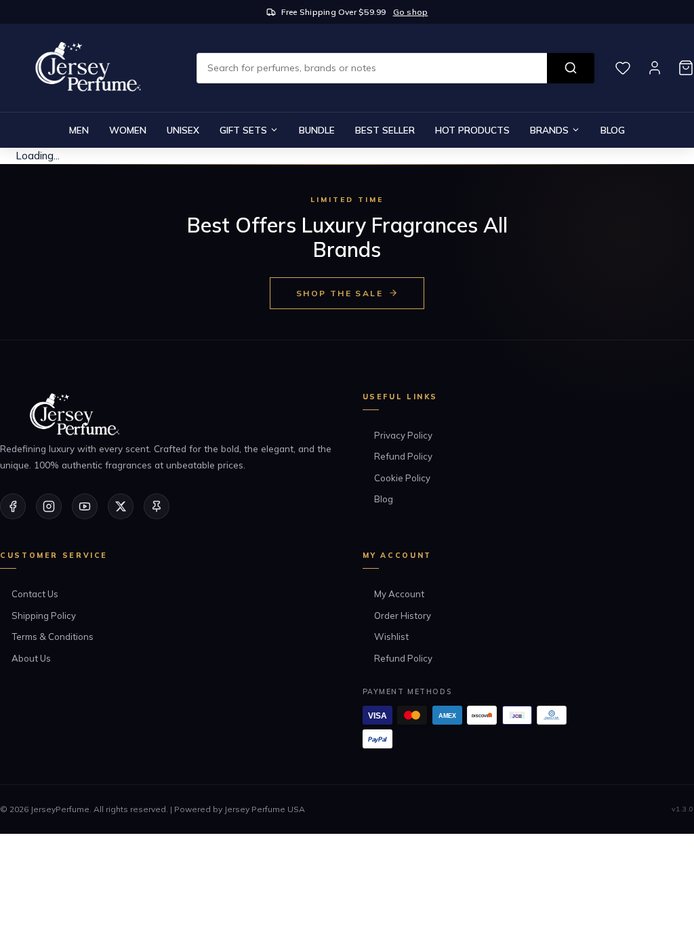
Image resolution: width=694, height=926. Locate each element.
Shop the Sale (339, 293)
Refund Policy (403, 456)
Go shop (410, 12)
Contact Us (35, 593)
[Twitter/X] (121, 506)
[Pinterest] (156, 506)
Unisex (183, 130)
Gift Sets (243, 130)
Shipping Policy (44, 615)
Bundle (317, 130)
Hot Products (472, 130)
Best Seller (385, 130)
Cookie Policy (402, 477)
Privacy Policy (403, 435)
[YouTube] (85, 506)
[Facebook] (13, 506)
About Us (31, 658)
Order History (402, 615)
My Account (399, 593)
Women (127, 130)
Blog (612, 130)
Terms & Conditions (53, 636)
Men (79, 130)
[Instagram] (49, 506)
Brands (549, 130)
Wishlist (391, 636)
